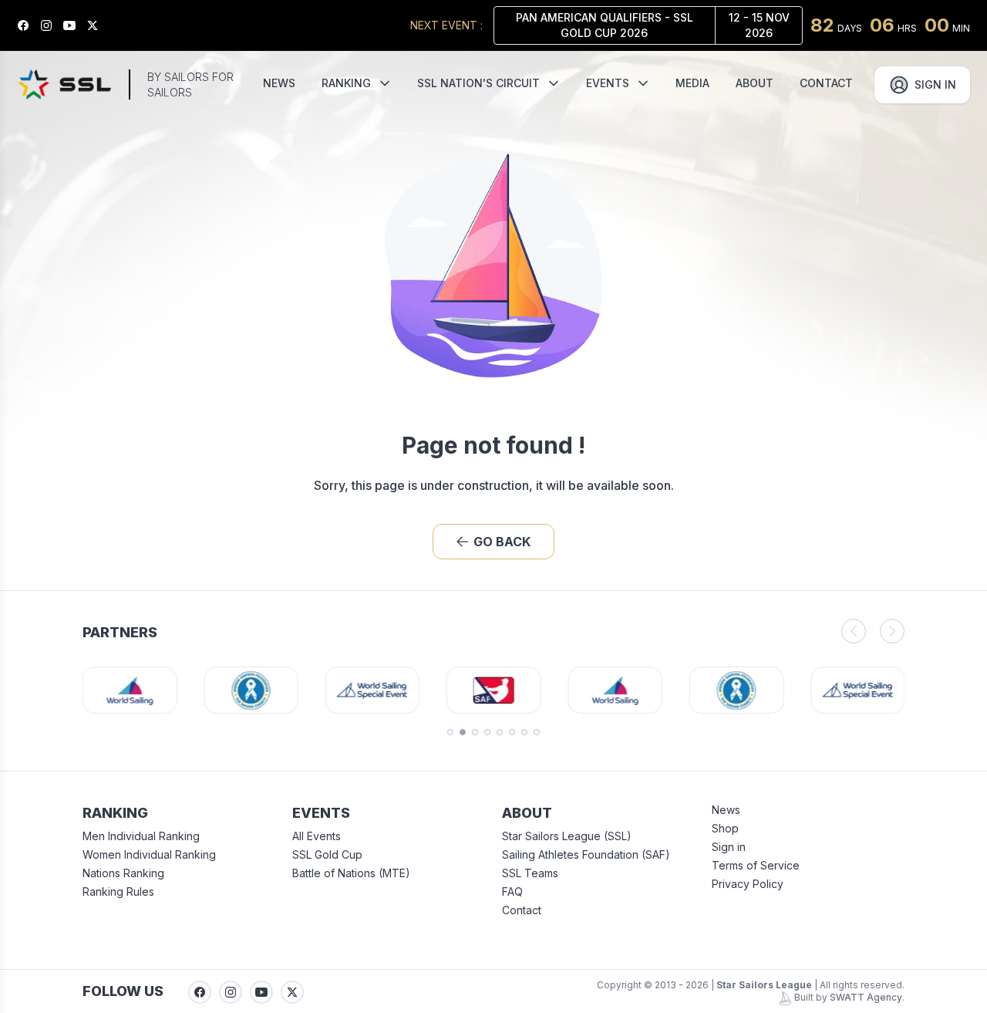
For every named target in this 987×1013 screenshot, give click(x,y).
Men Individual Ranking (141, 835)
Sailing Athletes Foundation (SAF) (586, 854)
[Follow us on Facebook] (28, 25)
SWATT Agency (866, 997)
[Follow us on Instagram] (51, 25)
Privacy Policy (747, 883)
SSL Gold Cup (327, 854)
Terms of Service (756, 865)
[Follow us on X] (97, 25)
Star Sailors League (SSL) (567, 835)
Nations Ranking (123, 873)
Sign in (729, 846)
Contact (521, 910)
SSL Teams (530, 873)
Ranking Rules (118, 891)
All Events (316, 835)
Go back (502, 541)
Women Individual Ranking (149, 854)
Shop (725, 828)
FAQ (512, 891)
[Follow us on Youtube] (74, 25)
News (726, 809)
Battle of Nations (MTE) (351, 873)
